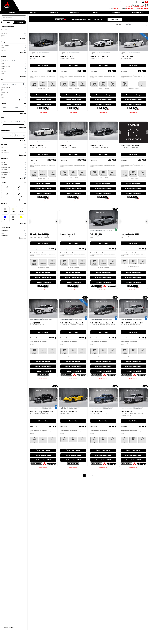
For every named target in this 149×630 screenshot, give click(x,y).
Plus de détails (43, 65)
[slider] (2, 111)
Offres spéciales (74, 12)
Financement (116, 12)
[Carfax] (43, 108)
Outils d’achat (54, 12)
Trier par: (118, 24)
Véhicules (33, 12)
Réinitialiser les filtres (8, 26)
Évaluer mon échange (43, 95)
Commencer (115, 19)
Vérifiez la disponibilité (43, 104)
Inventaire (12, 12)
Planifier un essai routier (43, 99)
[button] (30, 43)
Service (95, 12)
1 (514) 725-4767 (130, 8)
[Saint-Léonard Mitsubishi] (10, 4)
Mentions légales (43, 112)
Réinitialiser (23, 38)
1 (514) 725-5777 (117, 8)
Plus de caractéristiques (44, 88)
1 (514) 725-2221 (143, 8)
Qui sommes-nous (137, 12)
